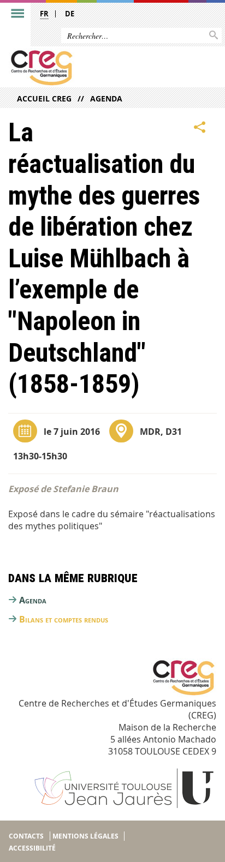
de (69, 14)
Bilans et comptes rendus (63, 619)
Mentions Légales (85, 836)
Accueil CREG (44, 98)
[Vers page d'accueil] (90, 67)
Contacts (26, 836)
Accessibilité (32, 848)
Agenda (106, 98)
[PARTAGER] (199, 127)
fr (44, 14)
